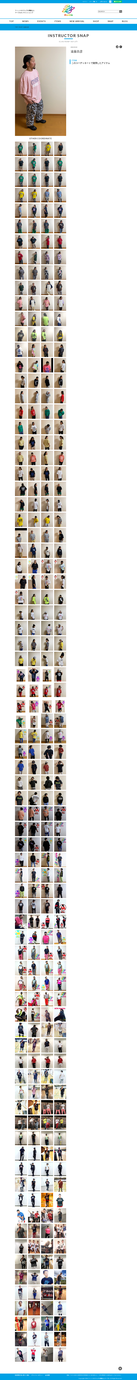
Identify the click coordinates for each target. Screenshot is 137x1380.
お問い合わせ (103, 1)
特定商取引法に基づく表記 (22, 1375)
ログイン (85, 1)
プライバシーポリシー (37, 1375)
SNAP (110, 21)
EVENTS (41, 21)
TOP (11, 21)
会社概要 (47, 1375)
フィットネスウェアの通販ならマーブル (99, 1378)
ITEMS (57, 21)
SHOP (96, 21)
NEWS (25, 21)
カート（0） (93, 1)
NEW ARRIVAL (77, 21)
